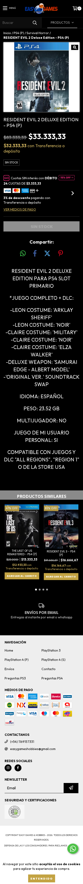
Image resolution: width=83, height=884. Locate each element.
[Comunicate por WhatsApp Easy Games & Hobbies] (72, 849)
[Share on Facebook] (35, 253)
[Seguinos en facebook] (18, 767)
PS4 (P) (19, 33)
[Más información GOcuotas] (67, 178)
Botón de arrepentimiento (41, 854)
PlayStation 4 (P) (17, 660)
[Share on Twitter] (47, 253)
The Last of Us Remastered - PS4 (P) (22, 552)
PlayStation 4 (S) (53, 660)
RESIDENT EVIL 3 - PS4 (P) (61, 553)
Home (9, 650)
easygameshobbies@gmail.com (33, 749)
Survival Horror (38, 33)
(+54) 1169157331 (22, 742)
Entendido (41, 878)
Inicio (7, 33)
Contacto (49, 669)
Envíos (9, 669)
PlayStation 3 (51, 650)
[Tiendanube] (41, 830)
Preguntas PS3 (15, 678)
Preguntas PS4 (52, 678)
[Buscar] (34, 22)
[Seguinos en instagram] (8, 767)
